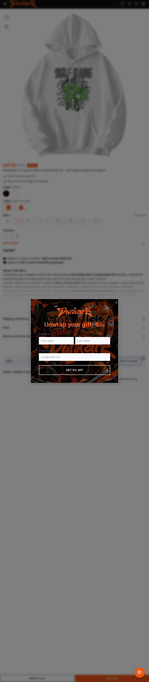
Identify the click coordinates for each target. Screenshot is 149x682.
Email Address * (48, 350)
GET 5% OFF (74, 370)
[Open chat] (139, 672)
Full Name (44, 334)
